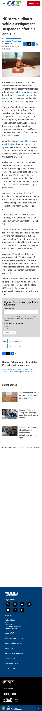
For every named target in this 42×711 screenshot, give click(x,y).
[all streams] (39, 708)
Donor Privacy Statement (14, 653)
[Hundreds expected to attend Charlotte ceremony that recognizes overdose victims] (10, 431)
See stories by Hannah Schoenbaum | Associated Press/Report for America (19, 370)
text (6, 329)
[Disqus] (21, 495)
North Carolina (15, 346)
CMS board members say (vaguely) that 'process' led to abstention (29, 395)
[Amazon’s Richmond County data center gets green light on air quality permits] (10, 414)
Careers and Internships (13, 643)
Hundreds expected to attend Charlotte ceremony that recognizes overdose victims (28, 432)
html (6, 326)
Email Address (9, 309)
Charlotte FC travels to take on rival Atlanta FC (21, 447)
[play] (3, 708)
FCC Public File (10, 658)
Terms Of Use (10, 668)
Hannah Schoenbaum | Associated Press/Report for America (12, 41)
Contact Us (9, 648)
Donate (34, 3)
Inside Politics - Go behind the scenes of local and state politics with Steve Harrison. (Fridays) (19, 319)
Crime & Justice (16, 341)
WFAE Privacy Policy (12, 663)
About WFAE (9, 633)
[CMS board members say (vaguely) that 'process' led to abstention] (10, 397)
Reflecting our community (14, 638)
